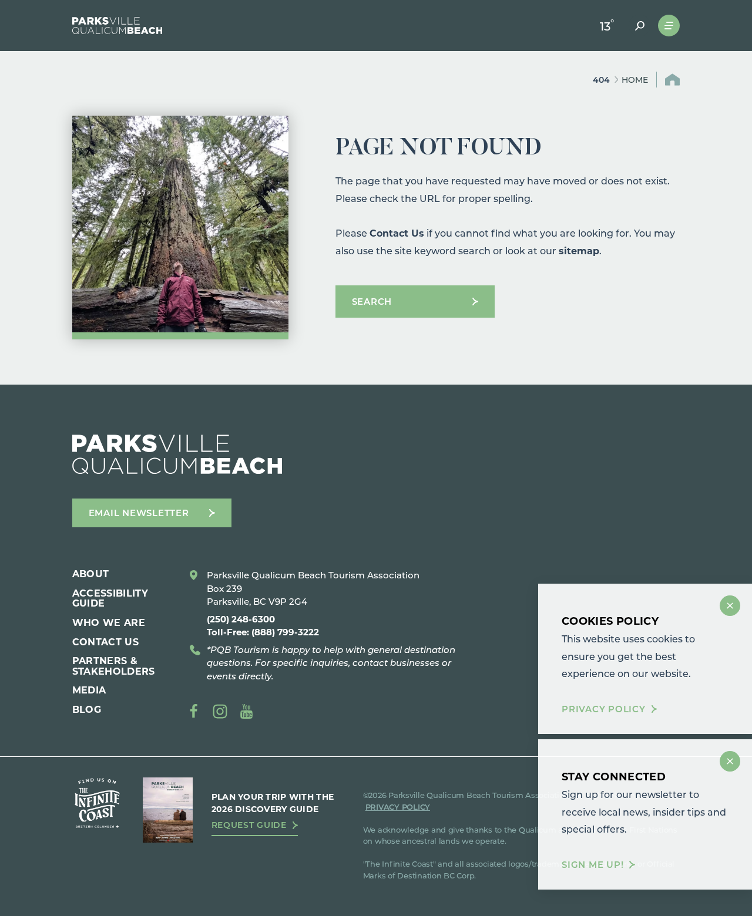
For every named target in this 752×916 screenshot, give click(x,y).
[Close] (730, 605)
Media (89, 689)
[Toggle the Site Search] (639, 25)
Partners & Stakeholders (113, 665)
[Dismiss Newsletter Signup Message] (730, 761)
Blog (86, 709)
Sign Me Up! (592, 864)
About (90, 573)
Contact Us (397, 233)
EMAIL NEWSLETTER (139, 512)
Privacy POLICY (397, 806)
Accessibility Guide (110, 598)
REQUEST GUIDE (249, 825)
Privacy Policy (604, 709)
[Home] (117, 25)
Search (372, 301)
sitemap (579, 250)
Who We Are (108, 622)
